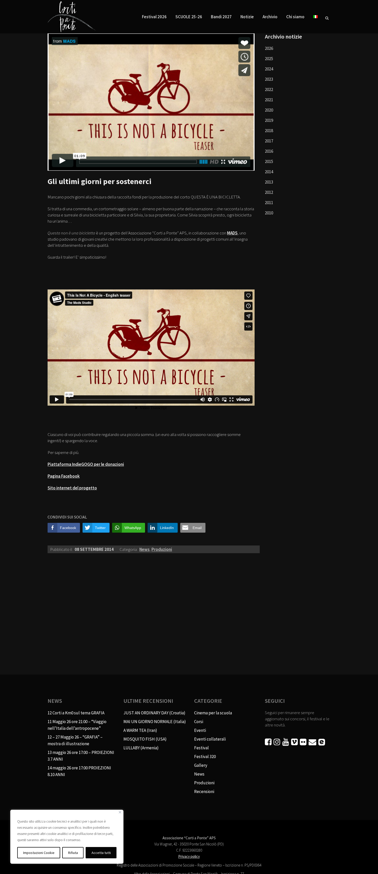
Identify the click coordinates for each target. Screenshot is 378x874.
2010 (269, 213)
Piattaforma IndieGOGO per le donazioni (86, 464)
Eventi (200, 730)
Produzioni (161, 549)
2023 (269, 79)
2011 (269, 202)
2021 (269, 100)
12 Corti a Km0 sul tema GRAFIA (76, 713)
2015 (269, 161)
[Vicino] (120, 812)
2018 (269, 130)
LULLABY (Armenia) (141, 748)
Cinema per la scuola (213, 713)
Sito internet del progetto (72, 488)
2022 (269, 89)
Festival (201, 748)
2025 (269, 58)
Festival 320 (205, 756)
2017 (269, 141)
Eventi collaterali (210, 739)
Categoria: (129, 549)
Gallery (200, 765)
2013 (269, 182)
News (144, 549)
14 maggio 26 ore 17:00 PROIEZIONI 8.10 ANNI (79, 771)
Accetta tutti (101, 852)
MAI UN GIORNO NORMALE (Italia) (154, 721)
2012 (269, 192)
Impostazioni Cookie (39, 852)
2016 (269, 151)
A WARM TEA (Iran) (140, 730)
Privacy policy (189, 856)
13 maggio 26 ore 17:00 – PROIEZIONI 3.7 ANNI (81, 756)
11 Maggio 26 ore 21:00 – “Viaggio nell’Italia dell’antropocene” (77, 725)
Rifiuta (73, 852)
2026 (269, 48)
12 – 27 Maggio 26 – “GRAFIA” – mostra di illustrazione (75, 740)
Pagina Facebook (64, 476)
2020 (269, 110)
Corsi (198, 721)
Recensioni (204, 791)
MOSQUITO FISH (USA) (145, 739)
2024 (269, 69)
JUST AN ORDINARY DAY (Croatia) (154, 713)
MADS (232, 233)
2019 (269, 120)
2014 (269, 172)
